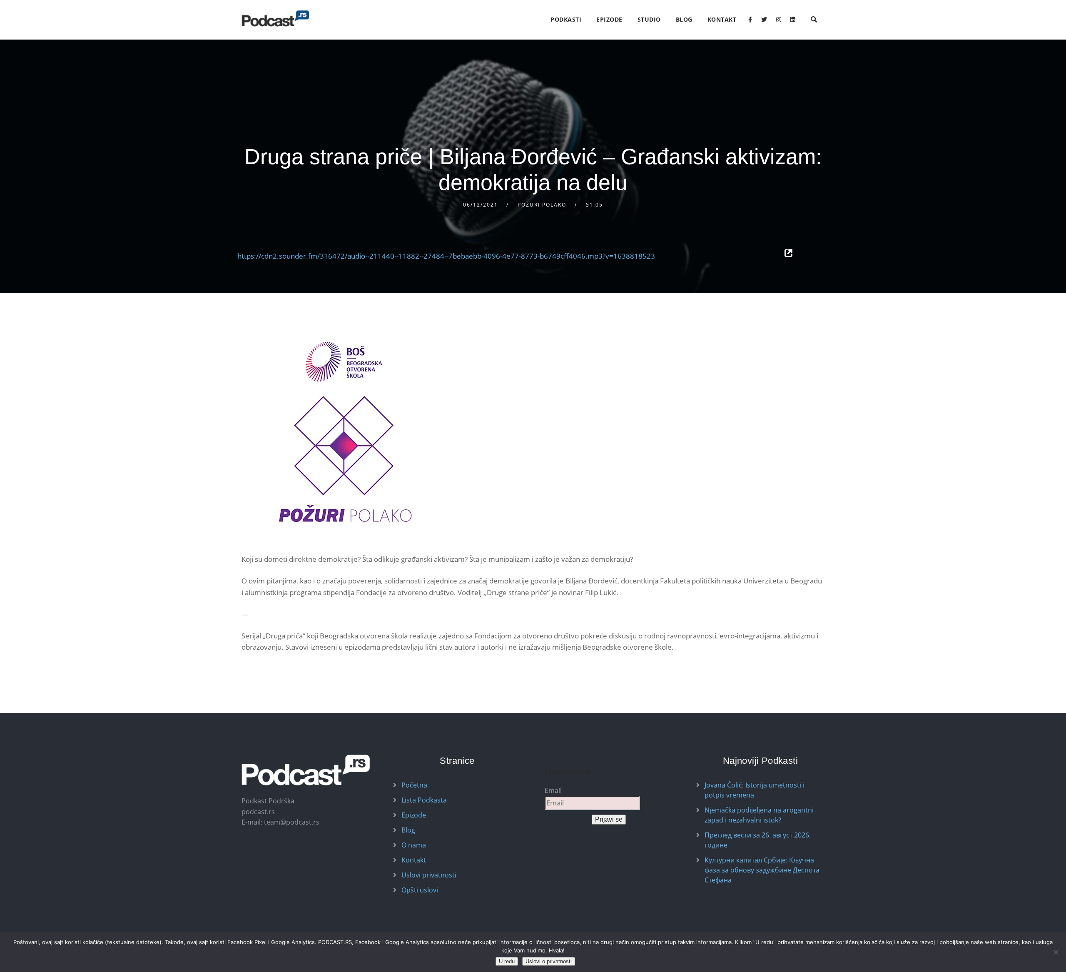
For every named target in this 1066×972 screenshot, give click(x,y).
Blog (684, 19)
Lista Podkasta (424, 800)
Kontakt (722, 19)
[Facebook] (750, 19)
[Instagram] (779, 19)
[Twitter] (764, 19)
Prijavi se (609, 819)
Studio (649, 19)
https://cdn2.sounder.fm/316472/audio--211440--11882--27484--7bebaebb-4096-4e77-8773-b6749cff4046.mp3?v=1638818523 (446, 256)
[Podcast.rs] (275, 18)
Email (553, 790)
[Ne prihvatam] (1055, 952)
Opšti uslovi (419, 890)
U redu (507, 961)
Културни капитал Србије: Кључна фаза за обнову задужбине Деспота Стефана (762, 870)
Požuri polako (542, 204)
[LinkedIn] (793, 19)
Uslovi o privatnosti (549, 961)
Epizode (609, 19)
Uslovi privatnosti (428, 875)
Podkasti (565, 19)
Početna (414, 785)
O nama (413, 845)
